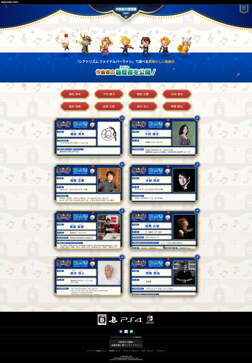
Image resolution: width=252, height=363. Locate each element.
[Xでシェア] (126, 333)
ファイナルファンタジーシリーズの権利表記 (126, 337)
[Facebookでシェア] (120, 333)
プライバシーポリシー (131, 351)
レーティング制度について (96, 351)
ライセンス (161, 351)
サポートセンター (148, 351)
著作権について (114, 351)
